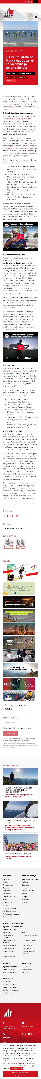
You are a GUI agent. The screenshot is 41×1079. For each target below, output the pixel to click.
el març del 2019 (9, 109)
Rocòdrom (6, 905)
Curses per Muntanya (29, 935)
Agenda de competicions (12, 927)
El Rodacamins (8, 368)
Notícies (9, 50)
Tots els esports (9, 930)
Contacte (25, 1043)
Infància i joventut (28, 891)
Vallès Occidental (26, 73)
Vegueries (6, 891)
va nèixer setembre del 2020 (17, 104)
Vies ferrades (7, 993)
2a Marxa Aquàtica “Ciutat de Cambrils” (19, 148)
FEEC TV (25, 967)
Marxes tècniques (9, 951)
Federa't (25, 882)
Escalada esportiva (28, 940)
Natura (24, 894)
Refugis (24, 897)
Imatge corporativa (9, 908)
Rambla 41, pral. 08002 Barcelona (9, 1027)
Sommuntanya (20, 528)
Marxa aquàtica (20, 77)
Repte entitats (8, 978)
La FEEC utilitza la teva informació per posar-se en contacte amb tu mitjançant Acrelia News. (19, 740)
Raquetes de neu (9, 956)
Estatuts (6, 888)
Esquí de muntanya (9, 945)
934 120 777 (7, 1037)
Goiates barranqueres (10, 990)
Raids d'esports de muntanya (28, 952)
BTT (8, 77)
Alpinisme (6, 932)
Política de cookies (16, 1063)
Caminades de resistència (8, 936)
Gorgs (5, 975)
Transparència (8, 885)
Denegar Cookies (20, 1076)
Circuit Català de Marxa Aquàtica (15, 119)
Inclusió (24, 888)
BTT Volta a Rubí (32, 371)
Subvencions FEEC (9, 902)
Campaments (7, 981)
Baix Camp (11, 73)
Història (5, 882)
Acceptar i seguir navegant (20, 1072)
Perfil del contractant (10, 911)
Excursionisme (27, 945)
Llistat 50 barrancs (9, 987)
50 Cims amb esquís (10, 973)
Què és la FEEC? (8, 879)
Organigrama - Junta (10, 897)
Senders (25, 902)
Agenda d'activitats (10, 967)
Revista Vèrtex (27, 970)
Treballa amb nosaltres (11, 914)
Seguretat (25, 885)
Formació (25, 899)
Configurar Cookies (16, 1068)
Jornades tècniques (9, 984)
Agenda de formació (30, 879)
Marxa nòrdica (27, 948)
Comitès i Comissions (10, 917)
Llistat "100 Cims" (9, 970)
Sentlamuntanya (8, 528)
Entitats (10, 81)
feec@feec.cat (27, 1026)
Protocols (6, 894)
